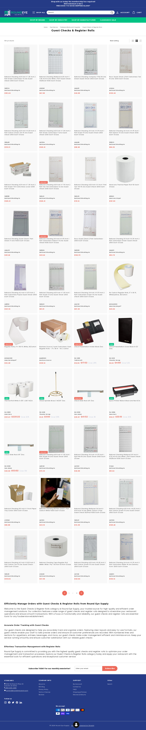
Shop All (39, 12)
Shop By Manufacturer (84, 20)
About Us (42, 684)
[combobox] (81, 12)
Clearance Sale (108, 20)
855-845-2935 (11, 688)
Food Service (54, 27)
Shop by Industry (58, 20)
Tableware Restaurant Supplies (70, 27)
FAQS (75, 689)
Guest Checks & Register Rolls (92, 27)
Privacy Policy (43, 689)
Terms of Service (44, 692)
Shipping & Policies (80, 692)
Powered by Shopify (86, 726)
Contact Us (77, 687)
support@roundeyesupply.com (17, 690)
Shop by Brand (37, 20)
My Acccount (77, 684)
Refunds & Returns (79, 695)
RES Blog (42, 687)
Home (45, 27)
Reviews (41, 695)
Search (109, 684)
